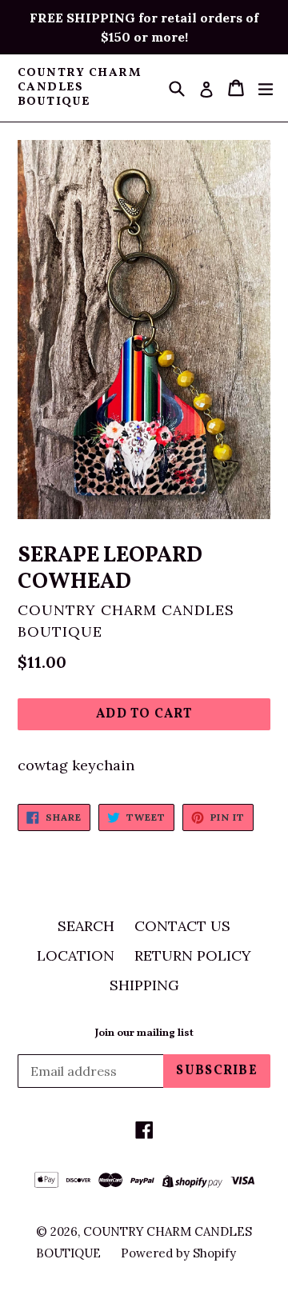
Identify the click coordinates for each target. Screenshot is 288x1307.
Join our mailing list (144, 1034)
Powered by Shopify (178, 1253)
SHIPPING (144, 985)
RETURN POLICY (192, 955)
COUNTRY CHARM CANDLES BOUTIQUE (80, 88)
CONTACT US (182, 926)
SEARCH (86, 926)
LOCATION (75, 955)
